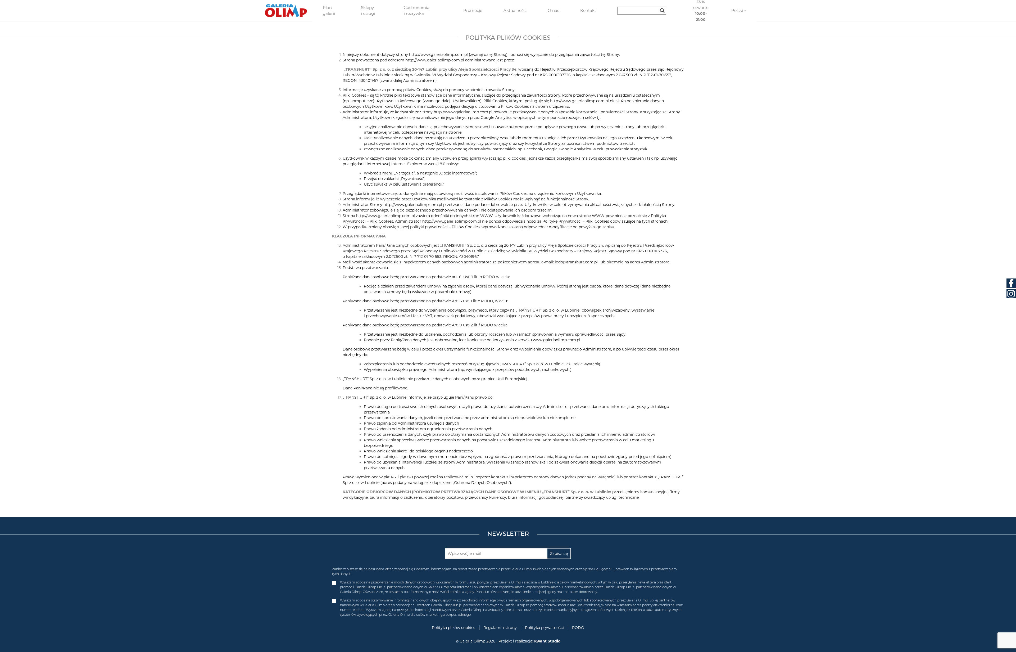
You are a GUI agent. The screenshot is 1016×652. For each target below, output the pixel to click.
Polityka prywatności (544, 627)
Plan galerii (329, 10)
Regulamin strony (500, 627)
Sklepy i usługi (368, 10)
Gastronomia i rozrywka (416, 10)
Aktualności (515, 10)
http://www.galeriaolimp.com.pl (434, 60)
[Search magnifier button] (662, 10)
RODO (578, 627)
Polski (737, 10)
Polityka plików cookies (453, 627)
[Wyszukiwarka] (644, 11)
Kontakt (588, 10)
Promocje (472, 10)
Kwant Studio (547, 641)
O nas (553, 10)
